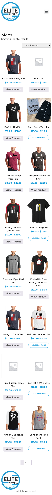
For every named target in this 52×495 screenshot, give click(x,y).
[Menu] (46, 12)
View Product (13, 89)
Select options (39, 138)
